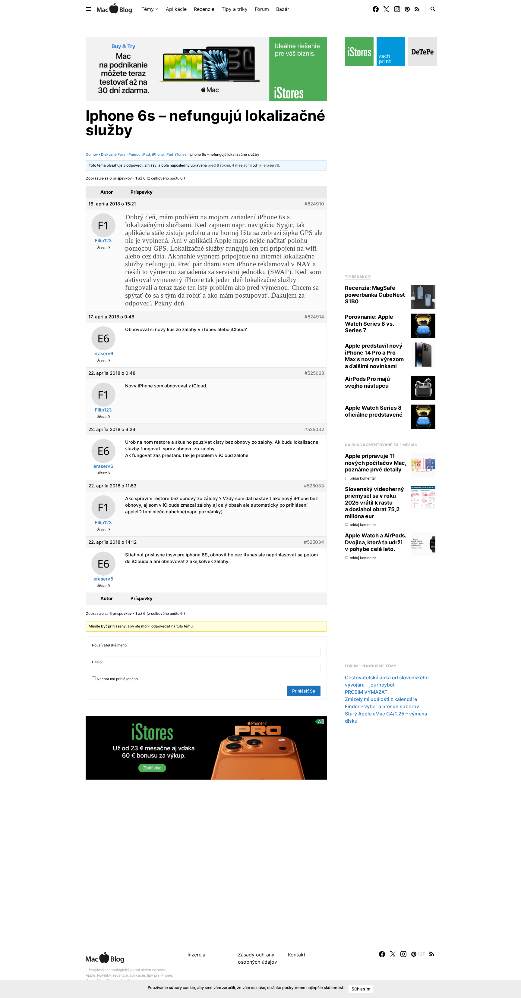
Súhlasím (361, 988)
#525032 (314, 429)
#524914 (314, 317)
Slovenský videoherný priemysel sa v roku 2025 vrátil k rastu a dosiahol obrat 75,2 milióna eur (374, 502)
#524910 (314, 204)
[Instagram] (397, 9)
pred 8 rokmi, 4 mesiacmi (230, 165)
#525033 (314, 486)
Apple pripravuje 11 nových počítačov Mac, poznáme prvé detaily (375, 463)
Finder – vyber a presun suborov (382, 706)
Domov (92, 154)
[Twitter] (386, 9)
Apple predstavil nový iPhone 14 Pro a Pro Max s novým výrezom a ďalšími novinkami (374, 356)
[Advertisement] (390, 168)
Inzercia (196, 955)
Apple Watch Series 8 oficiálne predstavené (374, 411)
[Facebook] (376, 9)
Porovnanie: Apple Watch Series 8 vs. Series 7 (369, 323)
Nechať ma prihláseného (117, 679)
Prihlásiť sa (303, 690)
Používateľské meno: (110, 645)
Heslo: (97, 662)
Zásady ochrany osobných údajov (257, 958)
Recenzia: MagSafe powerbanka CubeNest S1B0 (375, 295)
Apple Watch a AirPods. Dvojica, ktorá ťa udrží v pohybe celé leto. (375, 542)
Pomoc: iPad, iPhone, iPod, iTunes (157, 154)
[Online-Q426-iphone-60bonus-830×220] (206, 747)
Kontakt (296, 955)
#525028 (314, 373)
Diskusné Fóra (113, 154)
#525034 (314, 542)
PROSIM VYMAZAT (366, 692)
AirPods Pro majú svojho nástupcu (367, 382)
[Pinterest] (407, 9)
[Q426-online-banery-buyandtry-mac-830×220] (206, 69)
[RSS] (417, 9)
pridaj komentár (363, 478)
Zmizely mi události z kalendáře (381, 699)
